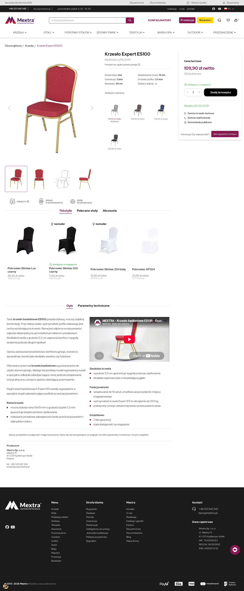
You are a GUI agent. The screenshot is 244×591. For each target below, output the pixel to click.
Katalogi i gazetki (134, 521)
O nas (129, 513)
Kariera (130, 524)
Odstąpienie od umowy (98, 528)
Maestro (55, 552)
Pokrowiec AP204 (143, 269)
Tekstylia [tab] (65, 210)
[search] (130, 20)
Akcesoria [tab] (110, 210)
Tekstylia (55, 524)
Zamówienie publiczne (200, 122)
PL (229, 8)
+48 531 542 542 (17, 8)
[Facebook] (213, 8)
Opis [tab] (69, 306)
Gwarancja (91, 521)
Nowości (205, 20)
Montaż (90, 517)
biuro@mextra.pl (42, 8)
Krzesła (55, 509)
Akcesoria (56, 528)
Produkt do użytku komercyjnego (121, 64)
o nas (182, 8)
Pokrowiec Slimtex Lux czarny (22, 270)
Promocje (187, 20)
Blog (128, 536)
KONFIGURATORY (159, 20)
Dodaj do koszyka (220, 92)
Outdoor (55, 536)
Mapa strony (132, 540)
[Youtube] (219, 8)
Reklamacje (92, 524)
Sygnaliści (91, 540)
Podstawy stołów (59, 517)
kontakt (191, 8)
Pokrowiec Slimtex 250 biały (108, 269)
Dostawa (90, 513)
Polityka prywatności (96, 536)
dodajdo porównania (84, 201)
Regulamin (91, 509)
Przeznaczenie (58, 532)
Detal (54, 544)
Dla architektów (158, 2)
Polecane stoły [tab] (87, 210)
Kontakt (130, 509)
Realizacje (131, 517)
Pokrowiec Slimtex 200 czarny (63, 270)
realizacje (172, 8)
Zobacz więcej (148, 83)
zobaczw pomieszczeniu (54, 201)
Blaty (53, 548)
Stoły (53, 513)
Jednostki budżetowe (97, 532)
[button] (235, 550)
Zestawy (55, 521)
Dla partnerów (137, 2)
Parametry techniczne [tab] (94, 306)
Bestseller (56, 560)
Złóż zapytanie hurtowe (225, 134)
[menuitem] (19, 33)
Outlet (54, 540)
